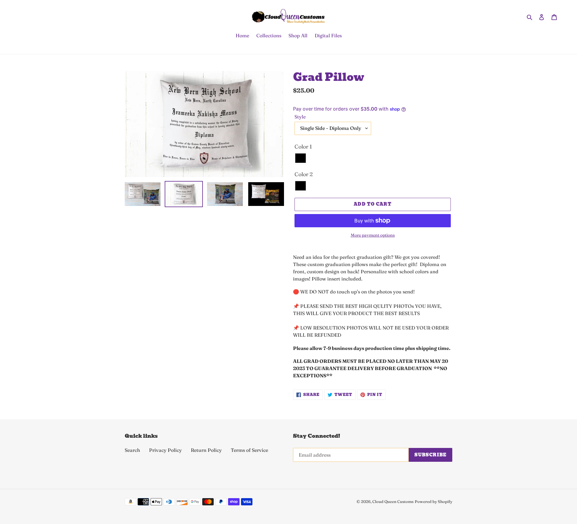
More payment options (373, 235)
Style (300, 117)
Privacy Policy (165, 450)
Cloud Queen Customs (393, 501)
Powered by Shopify (433, 501)
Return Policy (206, 450)
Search (132, 450)
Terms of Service (249, 450)
